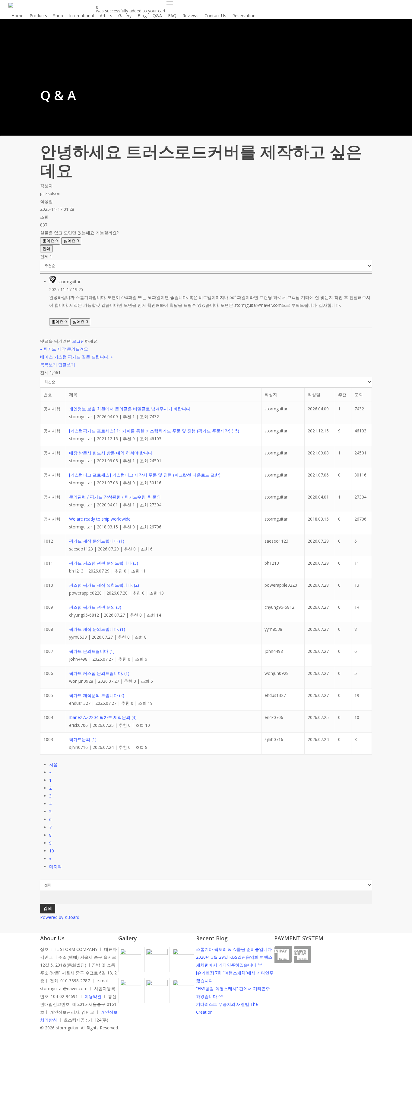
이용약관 (92, 996)
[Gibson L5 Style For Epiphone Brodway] (157, 962)
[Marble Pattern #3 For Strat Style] (183, 993)
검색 (47, 908)
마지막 (55, 866)
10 (51, 851)
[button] (169, 3)
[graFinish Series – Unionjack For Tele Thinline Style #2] (157, 993)
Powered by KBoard (59, 917)
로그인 (78, 341)
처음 (53, 764)
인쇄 (46, 248)
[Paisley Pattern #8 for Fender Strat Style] (183, 962)
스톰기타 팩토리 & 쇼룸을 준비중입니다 (234, 949)
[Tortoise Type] (130, 962)
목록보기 (48, 364)
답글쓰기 (66, 364)
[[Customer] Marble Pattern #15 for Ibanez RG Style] (130, 993)
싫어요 (71, 241)
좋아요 (50, 241)
